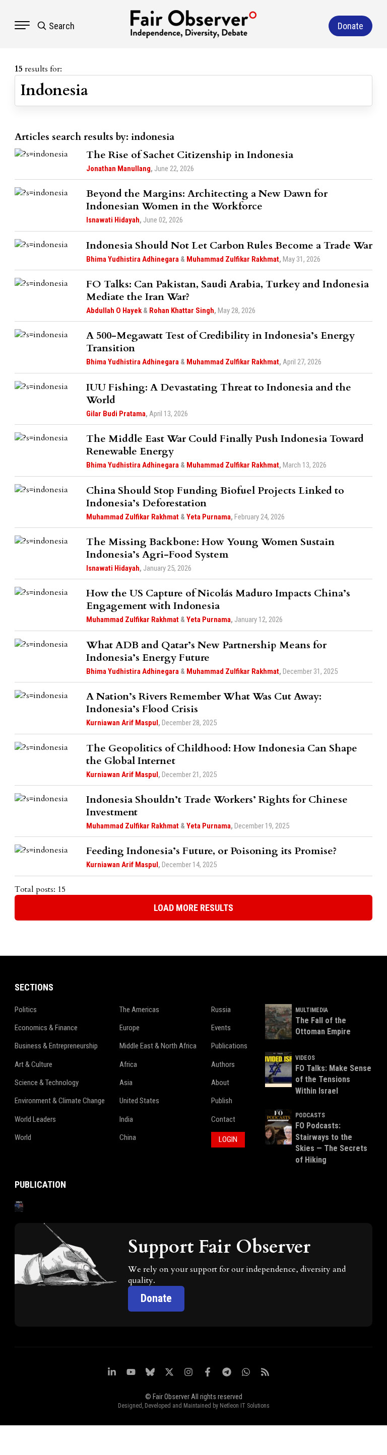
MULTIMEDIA (311, 1010)
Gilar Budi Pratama (116, 413)
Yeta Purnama (208, 516)
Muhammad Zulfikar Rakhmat (232, 259)
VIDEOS (305, 1057)
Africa (128, 1064)
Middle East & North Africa (158, 1045)
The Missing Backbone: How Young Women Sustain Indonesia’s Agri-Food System (210, 548)
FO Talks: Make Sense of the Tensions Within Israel (333, 1079)
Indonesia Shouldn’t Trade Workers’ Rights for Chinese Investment (217, 806)
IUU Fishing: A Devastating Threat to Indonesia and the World (218, 393)
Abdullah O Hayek (114, 310)
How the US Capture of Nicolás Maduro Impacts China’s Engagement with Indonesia (218, 599)
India (126, 1119)
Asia (126, 1082)
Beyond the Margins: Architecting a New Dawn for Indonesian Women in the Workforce (207, 200)
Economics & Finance (46, 1027)
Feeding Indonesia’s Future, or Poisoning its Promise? (211, 851)
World (23, 1137)
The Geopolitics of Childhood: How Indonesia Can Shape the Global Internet (221, 754)
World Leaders (35, 1119)
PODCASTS (310, 1115)
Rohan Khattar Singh (181, 310)
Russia (221, 1009)
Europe (129, 1027)
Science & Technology (47, 1082)
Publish (221, 1100)
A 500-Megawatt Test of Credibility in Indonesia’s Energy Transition (220, 342)
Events (221, 1027)
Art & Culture (33, 1064)
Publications (229, 1045)
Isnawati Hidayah (113, 219)
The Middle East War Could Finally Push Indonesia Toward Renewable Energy (225, 445)
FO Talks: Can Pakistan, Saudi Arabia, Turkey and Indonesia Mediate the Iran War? (227, 290)
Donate (156, 1298)
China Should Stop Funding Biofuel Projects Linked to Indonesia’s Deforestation (215, 497)
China (127, 1137)
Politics (26, 1009)
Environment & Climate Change (60, 1100)
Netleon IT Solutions (245, 1405)
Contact (223, 1119)
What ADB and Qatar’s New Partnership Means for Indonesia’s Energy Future (206, 651)
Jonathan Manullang (118, 168)
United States (139, 1100)
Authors (223, 1064)
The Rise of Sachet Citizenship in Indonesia (189, 155)
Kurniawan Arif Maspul (122, 722)
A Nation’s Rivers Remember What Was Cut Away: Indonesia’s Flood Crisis (203, 703)
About (220, 1082)
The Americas (139, 1009)
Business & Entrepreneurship (56, 1045)
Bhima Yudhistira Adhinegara (132, 259)
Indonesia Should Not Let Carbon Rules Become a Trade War (229, 245)
